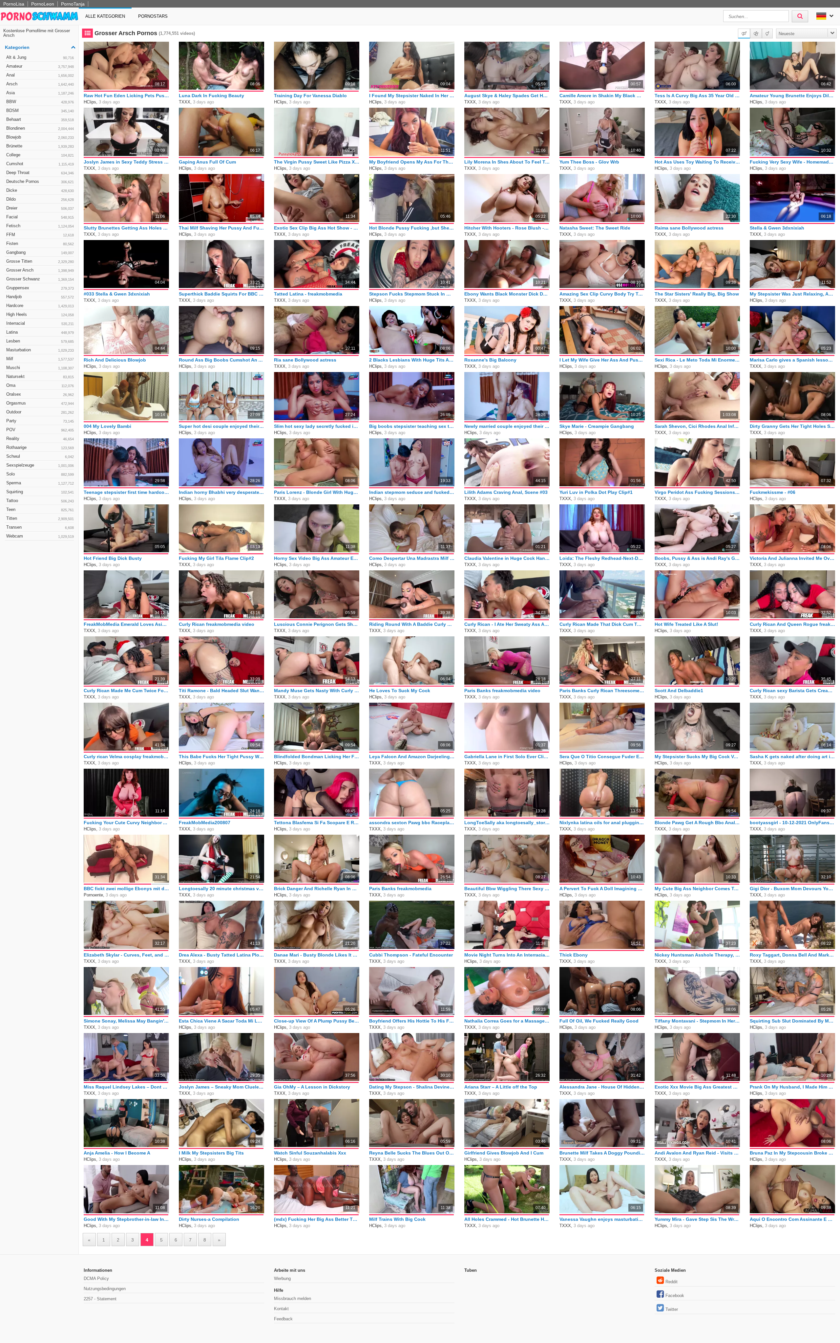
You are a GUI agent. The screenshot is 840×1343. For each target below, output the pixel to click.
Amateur (40, 66)
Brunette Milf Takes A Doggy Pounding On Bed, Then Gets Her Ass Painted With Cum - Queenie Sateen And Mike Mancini (602, 1153)
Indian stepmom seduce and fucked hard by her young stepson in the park (411, 492)
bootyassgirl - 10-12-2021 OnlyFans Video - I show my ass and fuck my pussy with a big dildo (792, 822)
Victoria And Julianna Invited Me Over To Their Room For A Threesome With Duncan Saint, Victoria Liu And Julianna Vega (792, 558)
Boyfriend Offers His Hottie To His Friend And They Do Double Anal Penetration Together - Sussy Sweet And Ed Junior (411, 1021)
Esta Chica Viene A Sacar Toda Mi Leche (221, 1021)
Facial (40, 216)
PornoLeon (42, 4)
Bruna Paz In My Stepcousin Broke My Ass (792, 1153)
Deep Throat (40, 172)
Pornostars (153, 16)
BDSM (40, 110)
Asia (40, 92)
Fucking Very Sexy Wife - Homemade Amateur (792, 162)
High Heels (40, 314)
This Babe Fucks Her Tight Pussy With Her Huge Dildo (221, 756)
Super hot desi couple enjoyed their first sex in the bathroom (221, 426)
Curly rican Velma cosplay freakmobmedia (126, 756)
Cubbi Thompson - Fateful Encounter (411, 955)
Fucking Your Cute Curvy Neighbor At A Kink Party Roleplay (126, 822)
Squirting (40, 491)
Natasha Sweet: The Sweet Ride (594, 228)
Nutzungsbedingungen (105, 1288)
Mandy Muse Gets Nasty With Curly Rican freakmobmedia (316, 690)
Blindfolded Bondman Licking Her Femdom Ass (316, 756)
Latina (40, 332)
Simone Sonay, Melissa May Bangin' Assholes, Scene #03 (126, 1021)
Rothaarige (40, 447)
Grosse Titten (40, 261)
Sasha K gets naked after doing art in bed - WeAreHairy (792, 756)
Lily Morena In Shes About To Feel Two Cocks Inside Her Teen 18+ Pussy (507, 162)
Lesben (40, 341)
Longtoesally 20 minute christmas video (221, 888)
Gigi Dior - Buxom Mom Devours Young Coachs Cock (792, 888)
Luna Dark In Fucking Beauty (211, 95)
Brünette (40, 145)
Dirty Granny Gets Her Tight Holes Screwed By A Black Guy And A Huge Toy (792, 426)
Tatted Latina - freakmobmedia (308, 294)
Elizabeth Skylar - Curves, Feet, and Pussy (126, 955)
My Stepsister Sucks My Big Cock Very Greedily (697, 756)
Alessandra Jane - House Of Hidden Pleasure (602, 1087)
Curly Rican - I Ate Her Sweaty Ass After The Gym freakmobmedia (507, 624)
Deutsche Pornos (40, 181)
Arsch (40, 83)
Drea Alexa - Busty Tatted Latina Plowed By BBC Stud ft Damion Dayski (221, 955)
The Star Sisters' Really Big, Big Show (697, 294)
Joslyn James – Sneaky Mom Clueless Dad (221, 1087)
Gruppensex (40, 287)
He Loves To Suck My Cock (399, 690)
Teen (40, 509)
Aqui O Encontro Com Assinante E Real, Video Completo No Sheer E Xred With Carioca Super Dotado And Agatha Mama (792, 1219)
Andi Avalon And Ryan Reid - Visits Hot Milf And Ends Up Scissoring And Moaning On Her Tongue (697, 1153)
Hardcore (40, 305)
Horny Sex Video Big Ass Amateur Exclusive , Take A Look (316, 558)
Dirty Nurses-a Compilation (209, 1219)
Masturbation (40, 349)
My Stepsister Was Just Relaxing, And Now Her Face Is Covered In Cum (792, 294)
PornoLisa (13, 4)
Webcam (40, 536)
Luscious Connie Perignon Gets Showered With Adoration (316, 624)
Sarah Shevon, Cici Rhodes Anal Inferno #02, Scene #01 (697, 426)
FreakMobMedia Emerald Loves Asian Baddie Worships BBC (126, 624)
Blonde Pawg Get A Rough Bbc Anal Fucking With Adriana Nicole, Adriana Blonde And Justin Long (697, 822)
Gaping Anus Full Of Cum (207, 162)
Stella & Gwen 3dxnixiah (777, 228)
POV (40, 429)
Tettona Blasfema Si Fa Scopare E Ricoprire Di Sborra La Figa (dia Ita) (316, 822)
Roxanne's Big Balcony (490, 360)
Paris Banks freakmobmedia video (502, 690)
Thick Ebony (573, 955)
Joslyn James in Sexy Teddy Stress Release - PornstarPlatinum (126, 162)
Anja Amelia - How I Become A (117, 1153)
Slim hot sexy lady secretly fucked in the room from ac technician (316, 426)
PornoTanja (73, 4)
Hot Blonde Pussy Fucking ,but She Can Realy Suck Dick (411, 228)
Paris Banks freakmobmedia (400, 888)
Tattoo (40, 500)
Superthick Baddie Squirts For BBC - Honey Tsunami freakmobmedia (221, 294)
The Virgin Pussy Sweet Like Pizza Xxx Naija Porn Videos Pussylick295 (316, 162)
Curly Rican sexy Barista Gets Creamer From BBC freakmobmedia (792, 690)
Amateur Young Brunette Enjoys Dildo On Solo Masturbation (792, 95)
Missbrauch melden (292, 1298)
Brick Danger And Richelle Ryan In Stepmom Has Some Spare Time (316, 888)
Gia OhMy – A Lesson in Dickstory (312, 1087)
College (40, 154)
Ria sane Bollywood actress (305, 360)
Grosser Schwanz (40, 278)
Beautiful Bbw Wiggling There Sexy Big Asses (507, 888)
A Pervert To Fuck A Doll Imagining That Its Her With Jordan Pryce (602, 888)
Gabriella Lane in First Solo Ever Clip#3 (507, 756)
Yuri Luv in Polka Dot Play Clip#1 (596, 492)
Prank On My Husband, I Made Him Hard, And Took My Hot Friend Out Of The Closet (792, 1087)
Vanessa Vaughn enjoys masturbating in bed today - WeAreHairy (602, 1219)
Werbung (282, 1278)
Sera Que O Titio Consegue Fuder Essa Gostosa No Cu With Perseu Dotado (602, 756)
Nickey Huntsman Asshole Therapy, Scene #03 (697, 955)
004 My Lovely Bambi (107, 426)
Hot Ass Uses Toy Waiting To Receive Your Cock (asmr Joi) (697, 162)
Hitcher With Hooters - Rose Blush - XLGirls (507, 228)
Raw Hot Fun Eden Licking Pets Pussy (126, 95)
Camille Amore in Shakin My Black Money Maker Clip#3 (602, 95)
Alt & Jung (40, 57)
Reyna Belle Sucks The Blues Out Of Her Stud (411, 1153)
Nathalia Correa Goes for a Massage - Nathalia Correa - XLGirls (507, 1021)
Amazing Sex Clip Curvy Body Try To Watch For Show (602, 294)
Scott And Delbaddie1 (679, 690)
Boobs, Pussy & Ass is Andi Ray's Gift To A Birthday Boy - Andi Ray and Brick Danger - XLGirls (697, 558)
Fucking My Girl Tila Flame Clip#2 (216, 558)
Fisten (40, 243)
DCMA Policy (96, 1278)
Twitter (671, 1309)
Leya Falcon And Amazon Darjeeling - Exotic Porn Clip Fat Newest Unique (411, 756)
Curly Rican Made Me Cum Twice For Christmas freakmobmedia (126, 690)
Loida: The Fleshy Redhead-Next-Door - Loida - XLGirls (602, 558)
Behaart (40, 119)
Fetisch (40, 225)
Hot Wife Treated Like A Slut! (686, 624)
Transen (40, 527)
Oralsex (40, 394)
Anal (40, 75)
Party (40, 420)
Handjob (40, 296)
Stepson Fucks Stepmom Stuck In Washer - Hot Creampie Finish (411, 294)
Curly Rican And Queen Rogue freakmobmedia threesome (792, 624)
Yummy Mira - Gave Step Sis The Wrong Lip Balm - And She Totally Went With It (697, 1219)
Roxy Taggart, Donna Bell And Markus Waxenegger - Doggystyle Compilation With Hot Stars (792, 955)
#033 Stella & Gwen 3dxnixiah (117, 294)
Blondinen (40, 128)
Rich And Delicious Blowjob (115, 360)
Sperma (40, 482)
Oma (40, 385)
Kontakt (281, 1308)
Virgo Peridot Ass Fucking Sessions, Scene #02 (697, 492)
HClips (90, 101)
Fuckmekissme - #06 (772, 492)
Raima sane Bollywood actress (689, 228)
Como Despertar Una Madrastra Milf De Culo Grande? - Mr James (411, 558)
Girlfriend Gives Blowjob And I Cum (503, 1153)
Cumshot (40, 163)
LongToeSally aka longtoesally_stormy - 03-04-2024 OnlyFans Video (507, 822)
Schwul (40, 456)
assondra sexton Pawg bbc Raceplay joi (411, 822)
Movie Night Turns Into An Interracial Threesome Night (507, 955)
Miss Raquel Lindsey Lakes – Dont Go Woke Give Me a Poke (126, 1087)
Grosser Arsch (40, 270)
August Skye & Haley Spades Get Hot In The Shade (507, 95)
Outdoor (40, 411)
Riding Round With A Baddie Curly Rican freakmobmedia (411, 624)
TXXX (184, 101)
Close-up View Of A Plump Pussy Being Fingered (316, 1021)
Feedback (283, 1318)
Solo (40, 474)
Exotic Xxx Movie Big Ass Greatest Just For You (697, 1087)
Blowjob (40, 137)
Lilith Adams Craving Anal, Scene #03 (506, 492)
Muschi (40, 367)
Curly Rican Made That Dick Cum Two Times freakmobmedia (602, 624)
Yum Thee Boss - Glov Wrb (589, 162)
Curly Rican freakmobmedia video (216, 624)
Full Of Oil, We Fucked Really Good (599, 1021)
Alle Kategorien (105, 16)
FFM (40, 234)
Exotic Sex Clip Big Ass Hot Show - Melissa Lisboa (316, 228)
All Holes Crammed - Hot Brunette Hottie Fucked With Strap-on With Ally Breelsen (507, 1219)
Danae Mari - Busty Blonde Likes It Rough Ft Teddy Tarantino (316, 955)
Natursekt (40, 376)
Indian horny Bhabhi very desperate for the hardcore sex (221, 492)
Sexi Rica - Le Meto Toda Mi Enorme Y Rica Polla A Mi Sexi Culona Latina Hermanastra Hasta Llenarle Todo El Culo (697, 360)
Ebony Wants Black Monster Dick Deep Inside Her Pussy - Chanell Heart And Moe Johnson (507, 294)
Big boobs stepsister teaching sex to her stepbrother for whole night (411, 426)
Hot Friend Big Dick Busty (113, 558)
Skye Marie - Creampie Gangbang (596, 426)
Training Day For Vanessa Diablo (310, 95)
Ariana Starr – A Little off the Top (500, 1087)
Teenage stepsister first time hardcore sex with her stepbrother (126, 492)
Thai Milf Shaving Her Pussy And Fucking (221, 228)
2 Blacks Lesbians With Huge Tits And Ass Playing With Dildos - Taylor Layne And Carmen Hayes (411, 360)
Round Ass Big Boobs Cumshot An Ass (221, 360)
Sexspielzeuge (40, 465)
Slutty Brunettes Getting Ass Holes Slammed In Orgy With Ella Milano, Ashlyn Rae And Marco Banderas (126, 228)
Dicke (40, 190)
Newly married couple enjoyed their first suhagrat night (507, 426)
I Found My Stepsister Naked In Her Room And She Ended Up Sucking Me (411, 95)
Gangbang (40, 252)
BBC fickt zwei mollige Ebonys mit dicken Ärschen (126, 888)
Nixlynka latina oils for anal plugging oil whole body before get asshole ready (602, 822)
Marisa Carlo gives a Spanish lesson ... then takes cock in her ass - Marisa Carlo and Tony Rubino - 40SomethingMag (792, 360)
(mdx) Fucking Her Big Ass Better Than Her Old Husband (316, 1219)
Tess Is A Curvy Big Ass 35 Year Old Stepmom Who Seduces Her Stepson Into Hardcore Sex (697, 95)
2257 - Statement (100, 1298)
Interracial (40, 323)
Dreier (40, 208)
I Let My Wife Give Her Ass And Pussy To (602, 360)
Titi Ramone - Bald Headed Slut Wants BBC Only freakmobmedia (221, 690)
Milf (40, 358)
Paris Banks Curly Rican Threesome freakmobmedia (602, 690)
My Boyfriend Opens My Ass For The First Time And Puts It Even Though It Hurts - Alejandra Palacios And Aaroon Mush (411, 162)
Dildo (40, 199)
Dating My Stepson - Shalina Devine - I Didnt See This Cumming (411, 1087)
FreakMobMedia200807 (204, 822)
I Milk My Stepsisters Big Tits (211, 1153)
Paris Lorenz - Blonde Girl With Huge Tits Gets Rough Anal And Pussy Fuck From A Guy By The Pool (316, 492)
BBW (40, 101)
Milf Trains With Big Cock (397, 1219)
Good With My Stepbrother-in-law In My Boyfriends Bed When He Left (126, 1219)
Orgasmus (40, 403)
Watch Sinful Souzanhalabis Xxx (310, 1153)
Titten (40, 518)
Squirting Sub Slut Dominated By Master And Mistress (792, 1021)
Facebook (674, 1295)
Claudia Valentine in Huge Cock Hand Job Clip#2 (507, 558)
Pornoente (93, 894)
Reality (40, 438)
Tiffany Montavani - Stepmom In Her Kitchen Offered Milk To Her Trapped (697, 1021)
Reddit (671, 1281)
